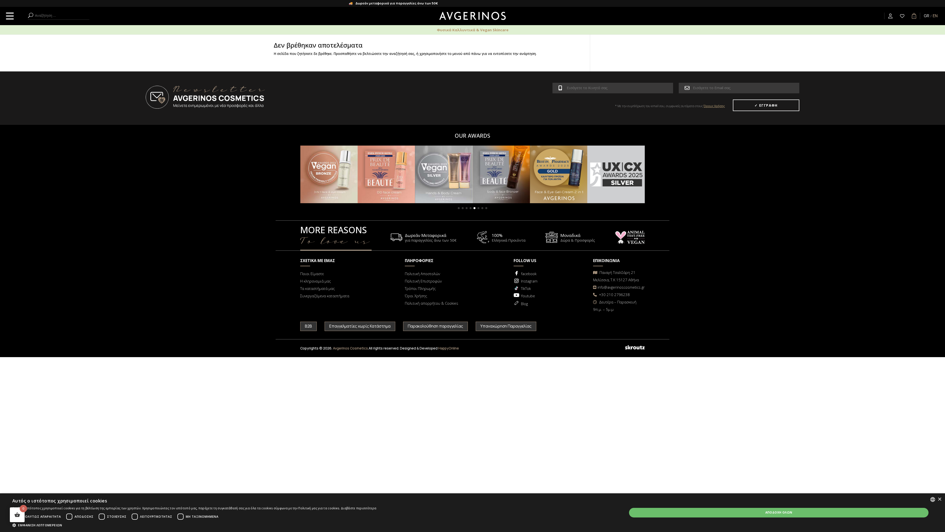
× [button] (939, 499)
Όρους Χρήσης (714, 106)
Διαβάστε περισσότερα (358, 508)
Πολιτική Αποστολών (422, 273)
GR (926, 15)
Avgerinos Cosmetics (350, 348)
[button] (459, 208)
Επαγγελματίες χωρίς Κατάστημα (360, 326)
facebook (528, 273)
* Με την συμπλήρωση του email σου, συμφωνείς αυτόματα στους (670, 106)
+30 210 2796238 (614, 294)
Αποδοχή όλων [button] (778, 512)
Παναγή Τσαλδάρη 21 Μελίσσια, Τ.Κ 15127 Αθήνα (616, 276)
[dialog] (472, 512)
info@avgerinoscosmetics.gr (621, 287)
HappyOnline (448, 348)
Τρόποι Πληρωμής (420, 288)
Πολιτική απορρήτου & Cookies (431, 303)
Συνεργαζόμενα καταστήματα (324, 295)
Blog (524, 303)
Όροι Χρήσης (416, 295)
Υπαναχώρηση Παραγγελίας (506, 326)
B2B (308, 326)
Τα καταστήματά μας (317, 288)
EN (935, 15)
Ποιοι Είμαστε (312, 273)
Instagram (529, 281)
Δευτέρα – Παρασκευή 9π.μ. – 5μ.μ (614, 305)
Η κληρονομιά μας (315, 281)
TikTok (526, 288)
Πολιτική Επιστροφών (423, 281)
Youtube (528, 295)
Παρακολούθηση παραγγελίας (435, 326)
